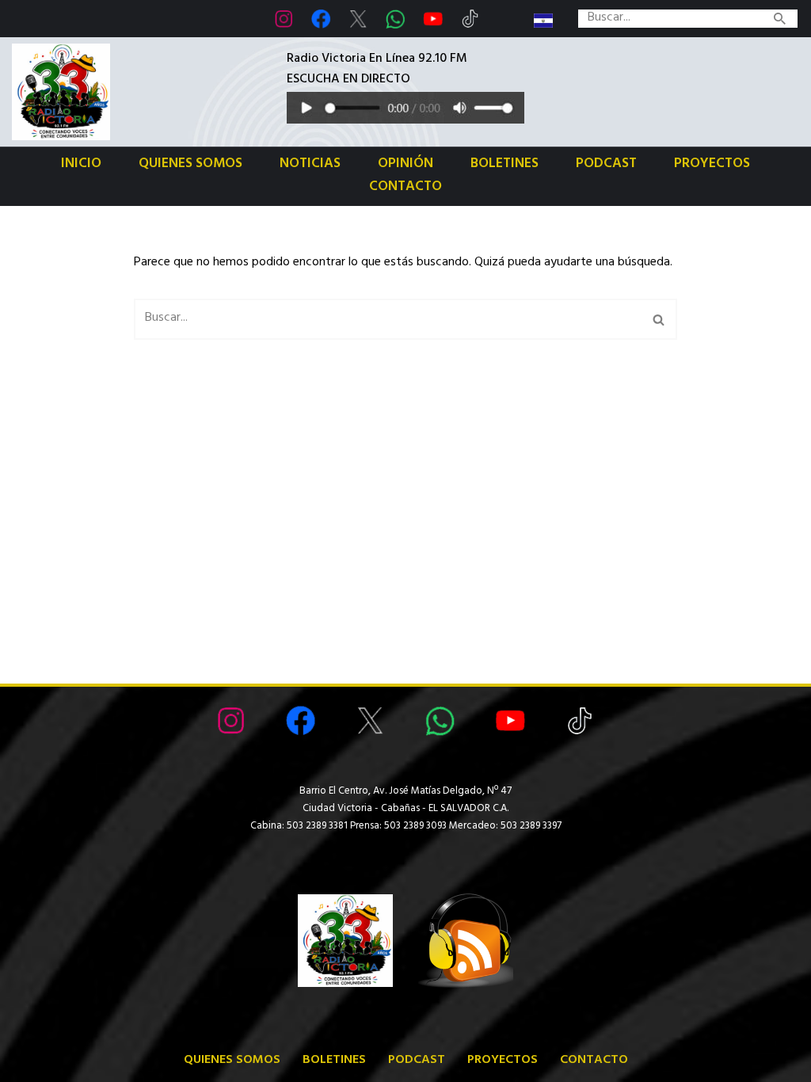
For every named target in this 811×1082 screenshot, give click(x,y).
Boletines (504, 165)
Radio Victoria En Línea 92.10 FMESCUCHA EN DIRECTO (377, 70)
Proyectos (712, 165)
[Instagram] (284, 18)
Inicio (81, 165)
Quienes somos (190, 165)
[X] (358, 18)
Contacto (405, 188)
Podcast (606, 165)
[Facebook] (321, 18)
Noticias (310, 165)
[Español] (543, 20)
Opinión (405, 165)
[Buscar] (780, 19)
